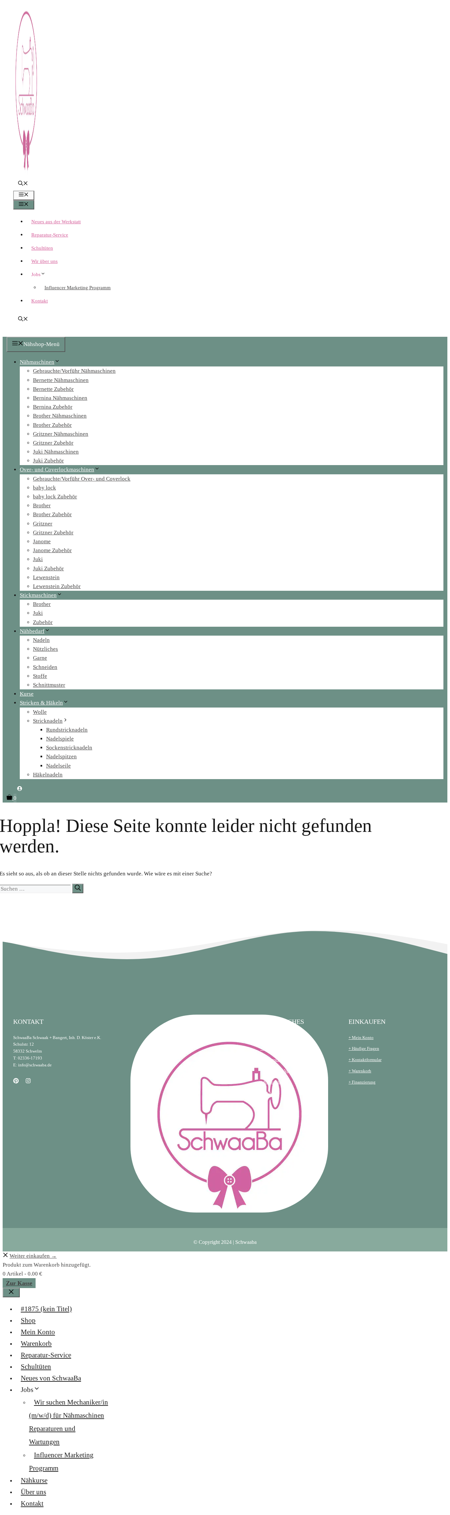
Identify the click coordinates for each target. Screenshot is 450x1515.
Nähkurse (34, 1480)
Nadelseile (58, 766)
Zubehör (43, 622)
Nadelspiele (60, 739)
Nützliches (45, 649)
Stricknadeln (48, 721)
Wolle (40, 712)
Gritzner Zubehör (53, 443)
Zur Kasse (19, 1283)
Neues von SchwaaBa (51, 1378)
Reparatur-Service (49, 234)
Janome (42, 541)
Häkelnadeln (48, 775)
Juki (38, 559)
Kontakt (39, 300)
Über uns (33, 1492)
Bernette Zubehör (53, 389)
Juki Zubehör (48, 461)
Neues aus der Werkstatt (56, 221)
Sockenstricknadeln (69, 747)
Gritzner (42, 524)
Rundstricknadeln (67, 730)
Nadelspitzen (61, 756)
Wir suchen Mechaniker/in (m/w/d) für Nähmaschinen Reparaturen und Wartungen (68, 1422)
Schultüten (42, 248)
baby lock (44, 488)
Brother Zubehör (52, 425)
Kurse (27, 694)
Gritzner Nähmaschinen (60, 434)
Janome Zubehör (52, 550)
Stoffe (40, 676)
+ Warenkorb (360, 1070)
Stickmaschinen (38, 595)
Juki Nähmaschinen (56, 452)
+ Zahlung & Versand (279, 1070)
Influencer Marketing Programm (77, 287)
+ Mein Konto (361, 1037)
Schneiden (45, 667)
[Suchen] (77, 888)
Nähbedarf (32, 631)
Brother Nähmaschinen (60, 416)
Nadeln (41, 640)
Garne (40, 658)
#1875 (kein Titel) (46, 1309)
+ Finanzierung (362, 1082)
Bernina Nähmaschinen (60, 398)
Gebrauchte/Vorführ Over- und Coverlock (81, 479)
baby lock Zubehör (55, 496)
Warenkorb (36, 1343)
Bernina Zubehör (52, 407)
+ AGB (266, 1037)
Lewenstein (46, 577)
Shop (28, 1320)
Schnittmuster (49, 685)
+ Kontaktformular (365, 1059)
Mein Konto (38, 1332)
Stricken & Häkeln (41, 703)
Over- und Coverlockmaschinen (57, 469)
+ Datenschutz (273, 1059)
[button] (23, 184)
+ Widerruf (269, 1093)
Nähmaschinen (37, 362)
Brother (42, 505)
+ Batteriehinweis (276, 1082)
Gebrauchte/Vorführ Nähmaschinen (74, 371)
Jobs (36, 274)
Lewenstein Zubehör (57, 586)
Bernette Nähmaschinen (61, 380)
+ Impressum (271, 1048)
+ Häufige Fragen (364, 1048)
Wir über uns (44, 261)
